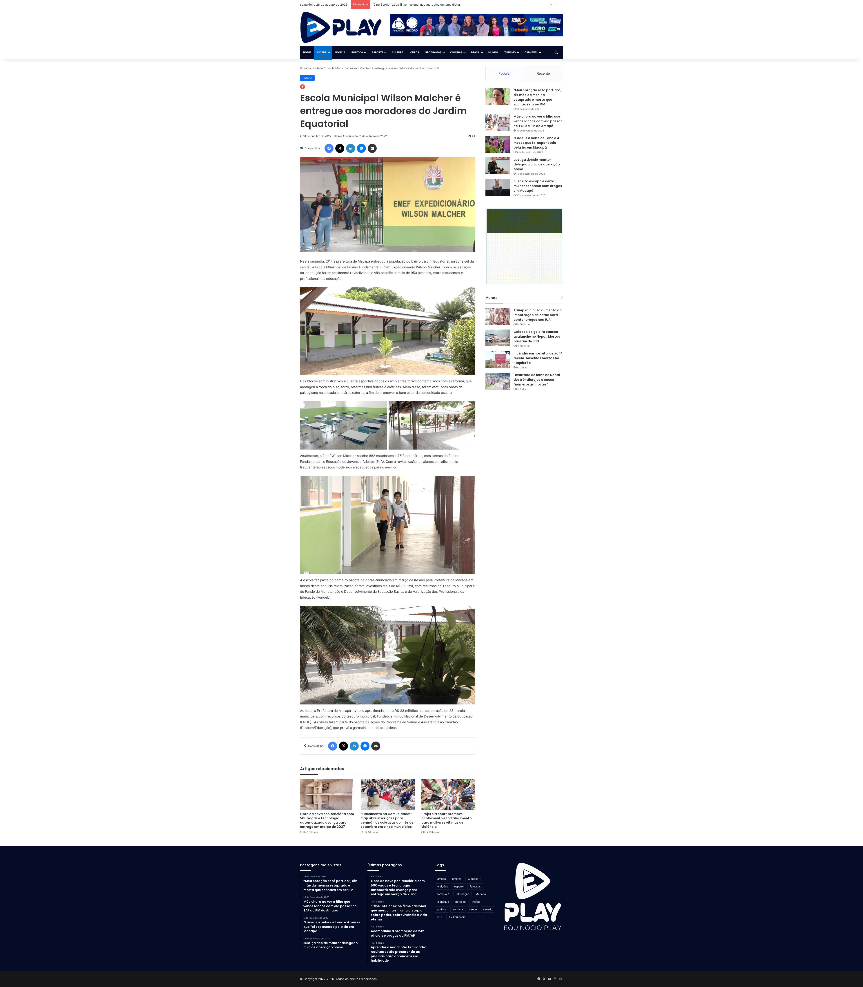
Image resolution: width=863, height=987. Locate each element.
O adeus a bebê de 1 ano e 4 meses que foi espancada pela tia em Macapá (536, 143)
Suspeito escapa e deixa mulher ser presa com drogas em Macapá (538, 186)
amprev (457, 878)
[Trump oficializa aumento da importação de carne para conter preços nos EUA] (497, 316)
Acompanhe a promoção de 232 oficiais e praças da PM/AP (413, 4)
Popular (504, 73)
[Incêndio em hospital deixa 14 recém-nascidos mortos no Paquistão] (497, 359)
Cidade (322, 52)
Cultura (397, 52)
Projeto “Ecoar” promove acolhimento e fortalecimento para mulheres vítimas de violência (446, 820)
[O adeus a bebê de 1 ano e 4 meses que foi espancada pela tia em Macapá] (497, 144)
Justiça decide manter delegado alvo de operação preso (537, 164)
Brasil (475, 52)
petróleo (460, 901)
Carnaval (531, 52)
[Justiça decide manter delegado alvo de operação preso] (497, 165)
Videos (414, 52)
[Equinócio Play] (341, 27)
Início (307, 68)
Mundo (493, 52)
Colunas (456, 52)
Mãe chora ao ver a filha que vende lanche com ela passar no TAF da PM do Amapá (538, 121)
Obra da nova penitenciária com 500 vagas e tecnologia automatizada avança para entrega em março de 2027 (327, 820)
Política (357, 52)
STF (440, 917)
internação (462, 894)
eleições (442, 886)
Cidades (473, 878)
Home (307, 52)
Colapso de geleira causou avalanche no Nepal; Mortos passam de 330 (537, 336)
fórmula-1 (443, 894)
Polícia (340, 52)
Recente (543, 73)
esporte (459, 886)
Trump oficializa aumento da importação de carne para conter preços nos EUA (538, 315)
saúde (473, 909)
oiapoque (443, 901)
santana (458, 909)
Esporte (377, 52)
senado (487, 909)
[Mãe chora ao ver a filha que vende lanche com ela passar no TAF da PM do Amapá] (497, 122)
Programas (433, 52)
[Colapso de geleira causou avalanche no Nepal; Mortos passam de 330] (497, 338)
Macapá (481, 894)
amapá (441, 878)
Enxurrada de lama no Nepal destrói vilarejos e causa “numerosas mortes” (537, 380)
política (442, 909)
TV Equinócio (457, 917)
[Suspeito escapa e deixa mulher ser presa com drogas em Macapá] (497, 187)
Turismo (510, 52)
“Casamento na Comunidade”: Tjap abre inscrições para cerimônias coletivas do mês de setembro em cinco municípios (387, 820)
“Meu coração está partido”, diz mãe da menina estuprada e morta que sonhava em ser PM (537, 97)
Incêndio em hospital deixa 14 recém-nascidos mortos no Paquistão (538, 358)
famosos (475, 886)
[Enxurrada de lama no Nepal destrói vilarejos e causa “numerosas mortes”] (497, 381)
